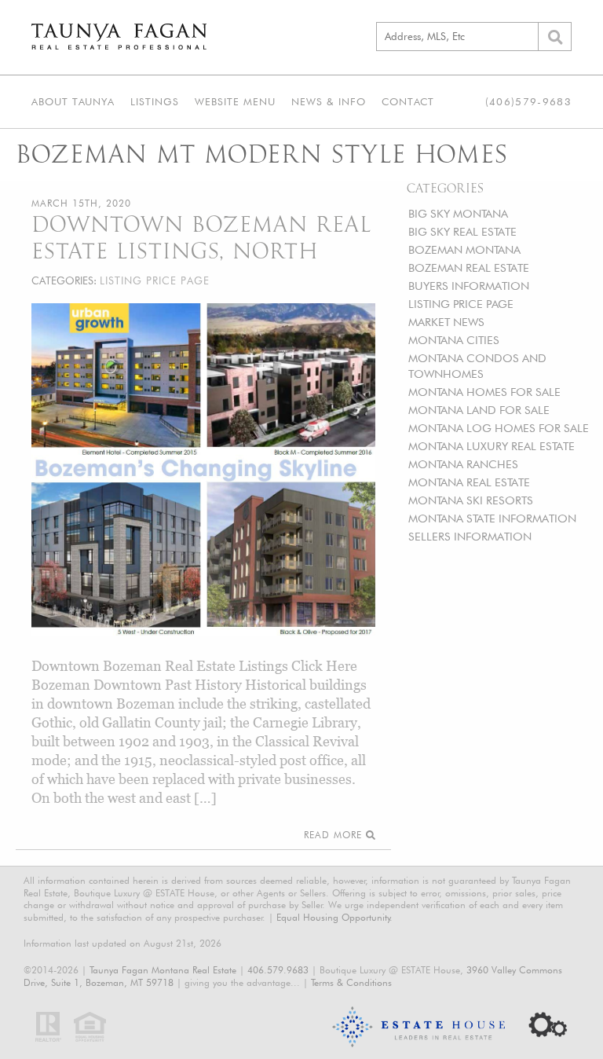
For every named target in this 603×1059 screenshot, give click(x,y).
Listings (154, 101)
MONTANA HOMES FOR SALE (484, 391)
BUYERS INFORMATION (468, 285)
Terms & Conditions (351, 982)
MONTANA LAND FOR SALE (479, 409)
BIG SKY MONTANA (458, 213)
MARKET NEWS (446, 321)
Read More (335, 835)
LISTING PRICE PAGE (460, 303)
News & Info (328, 101)
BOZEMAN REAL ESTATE (468, 267)
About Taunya (73, 101)
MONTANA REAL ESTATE (469, 482)
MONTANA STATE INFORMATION (492, 518)
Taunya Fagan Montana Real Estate (163, 970)
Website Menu (235, 101)
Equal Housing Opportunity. (334, 917)
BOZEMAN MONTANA (464, 249)
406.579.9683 (278, 970)
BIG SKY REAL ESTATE (462, 231)
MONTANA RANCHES (463, 464)
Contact (408, 101)
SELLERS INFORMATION (470, 536)
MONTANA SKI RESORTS (470, 500)
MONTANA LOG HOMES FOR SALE (498, 427)
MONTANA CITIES (453, 339)
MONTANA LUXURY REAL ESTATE (491, 446)
